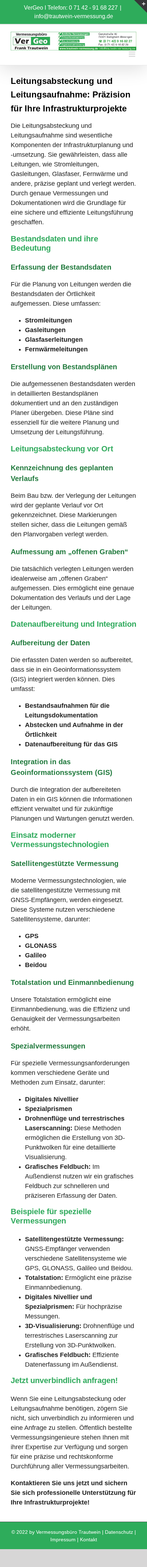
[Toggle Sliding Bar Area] (140, 6)
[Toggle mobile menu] (132, 54)
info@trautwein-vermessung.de (73, 16)
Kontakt (88, 1539)
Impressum (63, 1539)
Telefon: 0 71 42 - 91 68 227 (82, 8)
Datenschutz (119, 1532)
